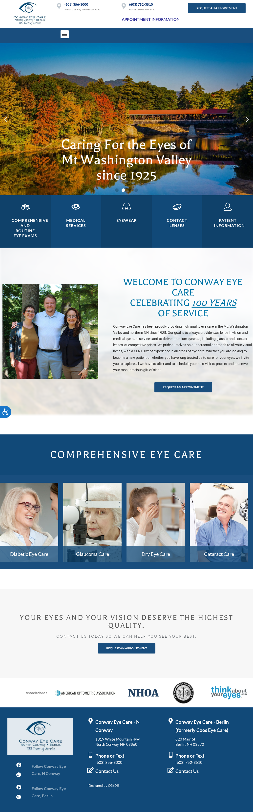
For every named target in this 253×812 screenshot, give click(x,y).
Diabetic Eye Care (29, 554)
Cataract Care (219, 554)
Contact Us (107, 771)
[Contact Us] (90, 770)
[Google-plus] (19, 775)
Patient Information (229, 223)
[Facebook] (19, 765)
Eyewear (126, 220)
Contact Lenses (177, 223)
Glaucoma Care (92, 554)
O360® (113, 785)
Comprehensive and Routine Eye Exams (30, 228)
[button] (65, 34)
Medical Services (76, 223)
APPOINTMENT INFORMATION (151, 19)
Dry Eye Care (156, 554)
